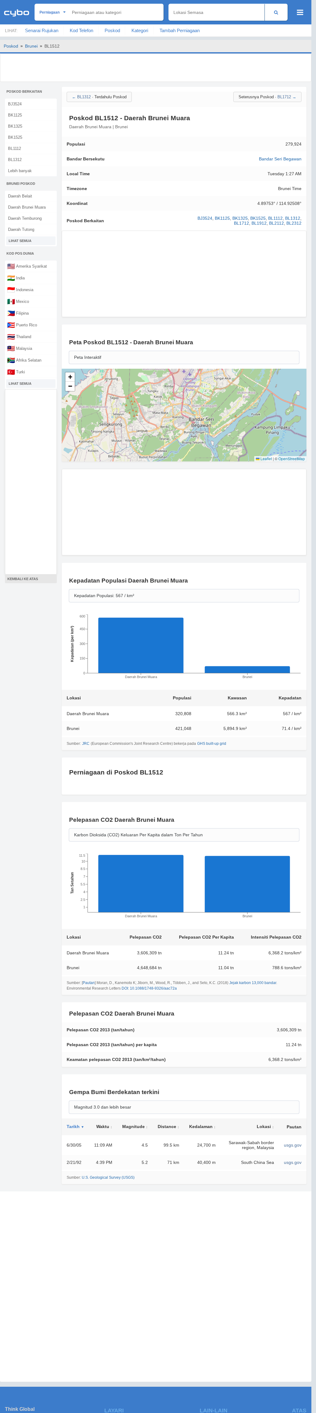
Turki (16, 371)
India (16, 277)
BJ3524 (15, 104)
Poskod (112, 30)
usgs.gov (292, 1145)
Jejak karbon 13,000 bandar (252, 983)
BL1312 (15, 159)
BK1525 (15, 137)
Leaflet (266, 458)
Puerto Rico (22, 324)
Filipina (18, 313)
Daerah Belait (20, 196)
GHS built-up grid (211, 743)
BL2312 (293, 223)
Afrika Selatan (24, 360)
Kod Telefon (81, 30)
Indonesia (20, 289)
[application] (184, 648)
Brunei (31, 46)
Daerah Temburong (25, 218)
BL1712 (241, 223)
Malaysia (19, 348)
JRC (85, 743)
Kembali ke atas (22, 579)
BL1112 (14, 148)
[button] (70, 377)
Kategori (139, 30)
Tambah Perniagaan (180, 30)
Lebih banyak (20, 170)
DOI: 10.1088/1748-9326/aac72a (149, 988)
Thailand (19, 336)
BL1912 (259, 223)
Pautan (89, 983)
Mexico (18, 301)
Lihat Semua (20, 241)
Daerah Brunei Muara (27, 207)
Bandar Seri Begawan (280, 158)
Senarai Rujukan (41, 30)
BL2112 (276, 223)
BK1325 (15, 126)
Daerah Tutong (21, 229)
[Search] (276, 12)
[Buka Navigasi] (300, 12)
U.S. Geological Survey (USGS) (108, 1177)
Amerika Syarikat (27, 266)
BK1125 (15, 115)
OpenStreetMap (291, 458)
